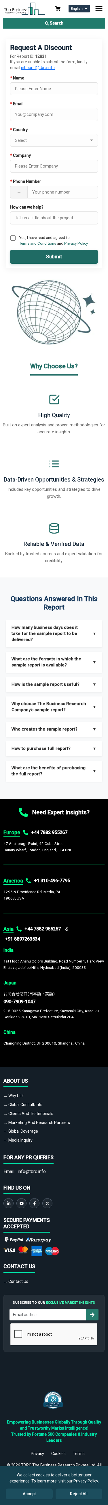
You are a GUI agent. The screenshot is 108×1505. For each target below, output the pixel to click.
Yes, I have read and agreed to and (53, 240)
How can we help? (26, 207)
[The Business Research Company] (24, 8)
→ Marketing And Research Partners (36, 1122)
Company (20, 155)
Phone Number (25, 181)
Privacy (37, 1453)
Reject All (79, 1493)
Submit (54, 256)
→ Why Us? (13, 1095)
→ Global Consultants (22, 1104)
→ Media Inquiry (18, 1140)
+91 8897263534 (22, 939)
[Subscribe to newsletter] (92, 1314)
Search (56, 23)
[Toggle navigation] (99, 8)
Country (19, 129)
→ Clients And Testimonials (28, 1113)
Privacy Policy (76, 243)
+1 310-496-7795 (52, 880)
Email (17, 103)
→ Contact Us (15, 1281)
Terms (79, 1453)
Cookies (58, 1453)
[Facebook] (34, 1203)
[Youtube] (21, 1203)
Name (17, 78)
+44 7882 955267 (49, 832)
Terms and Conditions (37, 243)
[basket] (58, 8)
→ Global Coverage (20, 1131)
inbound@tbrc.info (38, 67)
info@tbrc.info (32, 1171)
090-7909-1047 (19, 1001)
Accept (29, 1493)
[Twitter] (47, 1203)
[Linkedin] (8, 1203)
